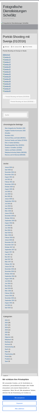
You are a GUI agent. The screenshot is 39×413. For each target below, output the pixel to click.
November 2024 (9, 172)
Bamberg (7, 342)
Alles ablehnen (19, 408)
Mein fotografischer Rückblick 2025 (15, 128)
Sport (6, 361)
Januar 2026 (8, 167)
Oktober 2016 (9, 274)
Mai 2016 (7, 286)
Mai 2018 (7, 230)
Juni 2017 (7, 254)
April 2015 (8, 307)
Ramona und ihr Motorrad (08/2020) (15, 155)
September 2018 (9, 220)
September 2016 (9, 276)
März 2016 (8, 290)
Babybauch (8, 339)
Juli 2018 (7, 225)
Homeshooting (9, 347)
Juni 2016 (7, 283)
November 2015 (9, 298)
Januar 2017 (8, 266)
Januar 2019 (8, 213)
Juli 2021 (7, 179)
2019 (6, 330)
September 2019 (9, 201)
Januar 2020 (8, 199)
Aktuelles (7, 133)
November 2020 (9, 184)
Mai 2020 (7, 196)
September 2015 (9, 300)
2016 (26, 46)
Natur (6, 351)
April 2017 (8, 259)
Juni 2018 (7, 228)
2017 (6, 325)
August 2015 (8, 303)
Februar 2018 (8, 237)
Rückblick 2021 (9, 135)
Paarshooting (8, 354)
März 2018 (8, 235)
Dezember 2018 (9, 215)
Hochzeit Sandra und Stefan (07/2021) (16, 140)
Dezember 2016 (9, 269)
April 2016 (8, 288)
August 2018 (8, 223)
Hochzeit (7, 344)
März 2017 (8, 261)
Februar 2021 (8, 182)
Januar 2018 (8, 240)
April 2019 (8, 208)
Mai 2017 (7, 257)
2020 (6, 332)
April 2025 (8, 170)
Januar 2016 (8, 295)
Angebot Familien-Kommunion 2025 (15, 130)
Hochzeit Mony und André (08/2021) (15, 138)
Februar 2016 (8, 293)
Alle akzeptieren (19, 398)
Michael (7, 46)
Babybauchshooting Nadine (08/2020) (15, 152)
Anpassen (19, 403)
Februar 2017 (8, 264)
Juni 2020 (7, 194)
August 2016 (8, 278)
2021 (6, 334)
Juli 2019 (7, 203)
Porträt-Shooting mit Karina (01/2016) (16, 96)
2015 (6, 320)
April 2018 (8, 232)
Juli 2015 (7, 305)
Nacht (6, 349)
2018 (6, 327)
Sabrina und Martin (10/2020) (13, 150)
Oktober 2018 (9, 218)
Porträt (30, 46)
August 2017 (8, 252)
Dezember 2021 (9, 174)
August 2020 (8, 189)
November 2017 (9, 245)
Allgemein (8, 337)
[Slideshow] (6, 55)
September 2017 (9, 249)
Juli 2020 (7, 191)
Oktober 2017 (9, 247)
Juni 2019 (7, 206)
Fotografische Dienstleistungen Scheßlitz (14, 11)
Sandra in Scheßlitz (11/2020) (13, 147)
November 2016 (9, 271)
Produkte (7, 359)
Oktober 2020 (9, 186)
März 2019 (8, 211)
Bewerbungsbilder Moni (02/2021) (14, 145)
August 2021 (8, 177)
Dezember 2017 (9, 242)
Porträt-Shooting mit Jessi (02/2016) (23, 101)
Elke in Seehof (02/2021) (12, 142)
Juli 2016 (7, 281)
